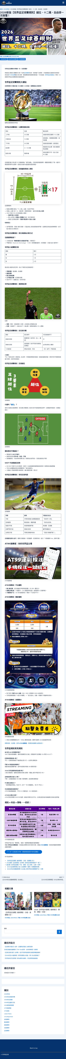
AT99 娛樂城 (44, 845)
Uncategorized (8, 1016)
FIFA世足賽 (12, 75)
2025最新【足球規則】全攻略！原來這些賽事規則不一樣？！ (24, 863)
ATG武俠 (6, 1011)
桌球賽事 (6, 1019)
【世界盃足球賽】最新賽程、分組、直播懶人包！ (21, 860)
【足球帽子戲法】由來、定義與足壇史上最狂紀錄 (18, 946)
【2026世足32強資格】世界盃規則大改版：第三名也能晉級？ (22, 955)
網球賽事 (6, 1025)
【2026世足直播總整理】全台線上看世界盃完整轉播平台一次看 (25, 869)
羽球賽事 (6, 1028)
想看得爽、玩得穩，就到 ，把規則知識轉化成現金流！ (24, 743)
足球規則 (26, 73)
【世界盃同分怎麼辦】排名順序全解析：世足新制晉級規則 (21, 958)
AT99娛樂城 (21, 59)
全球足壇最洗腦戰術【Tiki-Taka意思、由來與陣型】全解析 (21, 949)
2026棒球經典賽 (9, 1005)
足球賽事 (6, 1030)
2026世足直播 (12, 59)
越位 (12, 404)
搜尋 (5, 928)
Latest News (13, 917)
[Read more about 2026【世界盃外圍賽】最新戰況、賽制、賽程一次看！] (47, 899)
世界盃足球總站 (49, 75)
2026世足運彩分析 (9, 1002)
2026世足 (6, 9)
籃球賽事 (6, 1022)
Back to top (33, 1048)
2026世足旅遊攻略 (9, 997)
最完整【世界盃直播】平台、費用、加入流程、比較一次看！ (24, 865)
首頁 (1, 9)
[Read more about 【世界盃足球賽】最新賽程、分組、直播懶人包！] (18, 901)
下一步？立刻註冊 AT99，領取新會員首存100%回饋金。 (23, 852)
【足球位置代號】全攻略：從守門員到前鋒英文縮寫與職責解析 (22, 952)
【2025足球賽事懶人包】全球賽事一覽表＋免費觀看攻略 (23, 867)
